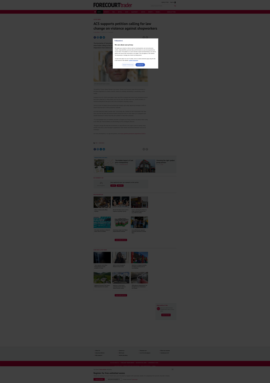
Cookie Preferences (128, 64)
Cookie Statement (133, 60)
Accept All (140, 64)
